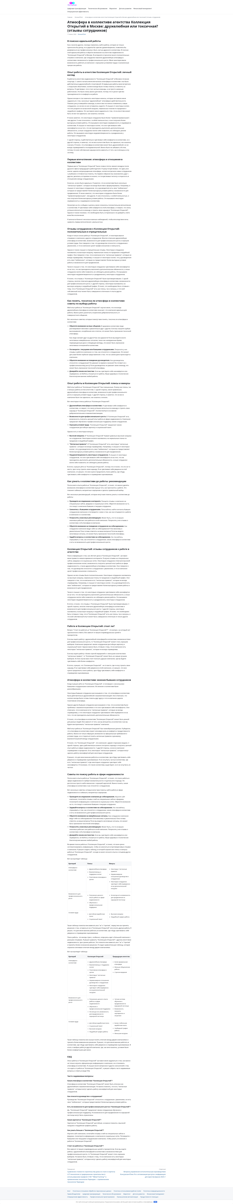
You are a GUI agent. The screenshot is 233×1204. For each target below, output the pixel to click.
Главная (69, 17)
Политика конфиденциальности (154, 1191)
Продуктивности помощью (149, 1197)
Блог (68, 1191)
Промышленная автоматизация (127, 1197)
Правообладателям (73, 1194)
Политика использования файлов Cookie (127, 1191)
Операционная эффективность (78, 12)
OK (155, 1202)
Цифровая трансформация (76, 9)
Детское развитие (125, 9)
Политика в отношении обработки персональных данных (92, 1191)
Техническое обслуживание (97, 9)
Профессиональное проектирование (102, 1197)
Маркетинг (113, 9)
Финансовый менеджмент (142, 9)
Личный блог (79, 17)
